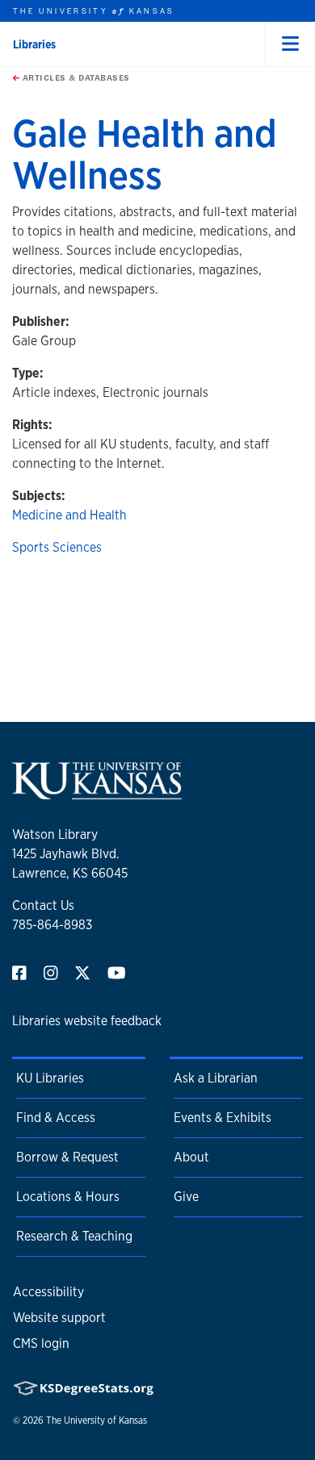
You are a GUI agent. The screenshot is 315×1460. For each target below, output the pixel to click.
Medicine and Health (69, 515)
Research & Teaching (74, 1236)
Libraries (34, 44)
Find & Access (55, 1117)
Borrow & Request (67, 1157)
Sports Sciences (57, 547)
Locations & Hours (68, 1196)
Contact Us (43, 905)
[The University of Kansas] (97, 792)
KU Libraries (50, 1078)
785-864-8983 (52, 924)
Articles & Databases (74, 77)
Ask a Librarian (216, 1078)
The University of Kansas (96, 1420)
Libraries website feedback (87, 1020)
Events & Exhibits (222, 1117)
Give (186, 1196)
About (191, 1157)
